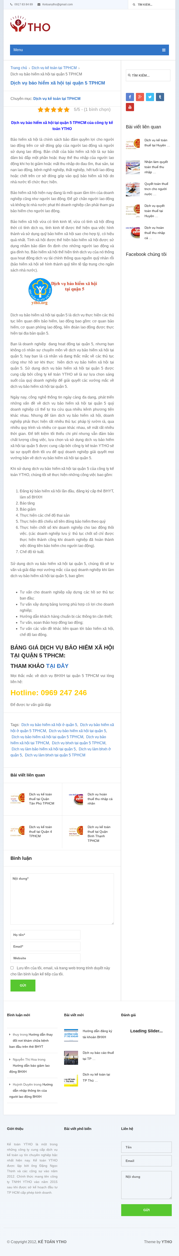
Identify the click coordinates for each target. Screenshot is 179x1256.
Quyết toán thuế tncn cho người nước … (156, 189)
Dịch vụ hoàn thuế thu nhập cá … (155, 233)
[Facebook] (130, 97)
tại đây (57, 666)
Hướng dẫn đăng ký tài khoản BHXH (97, 1034)
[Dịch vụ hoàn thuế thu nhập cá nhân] (76, 800)
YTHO (167, 1242)
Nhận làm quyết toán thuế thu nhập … (156, 167)
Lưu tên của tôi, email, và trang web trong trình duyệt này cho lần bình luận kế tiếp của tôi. (60, 971)
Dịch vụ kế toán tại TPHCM (54, 68)
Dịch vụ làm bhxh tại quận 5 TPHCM (55, 755)
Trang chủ (18, 68)
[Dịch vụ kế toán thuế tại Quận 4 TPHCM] (17, 833)
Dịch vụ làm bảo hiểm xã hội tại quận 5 (44, 749)
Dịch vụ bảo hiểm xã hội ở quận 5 (49, 725)
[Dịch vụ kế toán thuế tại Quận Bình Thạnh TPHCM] (76, 833)
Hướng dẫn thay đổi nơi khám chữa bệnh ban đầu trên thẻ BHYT (31, 1040)
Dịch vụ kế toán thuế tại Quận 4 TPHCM (40, 831)
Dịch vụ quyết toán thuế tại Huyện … (155, 211)
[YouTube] (130, 107)
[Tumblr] (160, 97)
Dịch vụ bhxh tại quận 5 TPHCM (78, 743)
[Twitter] (150, 97)
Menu (18, 50)
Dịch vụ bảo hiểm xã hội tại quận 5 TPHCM (47, 737)
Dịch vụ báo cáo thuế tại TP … (98, 1056)
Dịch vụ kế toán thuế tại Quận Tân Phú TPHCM (41, 798)
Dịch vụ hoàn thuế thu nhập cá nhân (100, 798)
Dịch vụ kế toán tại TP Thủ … (96, 1077)
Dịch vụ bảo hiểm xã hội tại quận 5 (77, 731)
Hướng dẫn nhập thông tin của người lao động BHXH (31, 1090)
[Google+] (140, 97)
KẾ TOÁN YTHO (52, 1242)
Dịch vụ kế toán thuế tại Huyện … (157, 142)
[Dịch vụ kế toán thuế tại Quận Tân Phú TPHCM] (17, 800)
